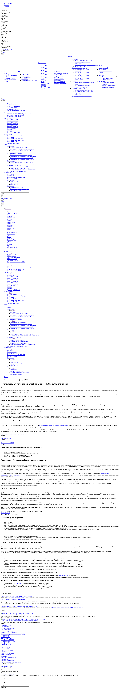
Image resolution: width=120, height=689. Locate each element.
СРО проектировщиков (10, 75)
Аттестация (75, 59)
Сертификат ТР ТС (6, 643)
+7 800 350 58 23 (5, 513)
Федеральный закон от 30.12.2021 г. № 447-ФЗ (13, 434)
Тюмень (9, 244)
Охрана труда (75, 81)
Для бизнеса (98, 65)
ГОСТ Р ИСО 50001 (12, 127)
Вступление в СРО (6, 625)
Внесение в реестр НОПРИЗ (29, 80)
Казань (9, 220)
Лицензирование (55, 68)
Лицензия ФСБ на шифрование (59, 79)
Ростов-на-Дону (11, 240)
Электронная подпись (108, 82)
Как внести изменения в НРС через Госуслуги (13, 614)
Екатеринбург (11, 217)
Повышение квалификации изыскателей (21, 158)
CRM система (106, 79)
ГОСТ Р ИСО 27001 (12, 124)
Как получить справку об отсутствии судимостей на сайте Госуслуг (19, 620)
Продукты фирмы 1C (108, 78)
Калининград (11, 222)
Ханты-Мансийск (12, 247)
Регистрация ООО (104, 69)
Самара (9, 241)
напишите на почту (18, 583)
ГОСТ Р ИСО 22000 (12, 122)
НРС (19, 71)
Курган (9, 229)
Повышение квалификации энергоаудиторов (82, 79)
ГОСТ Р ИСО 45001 (12, 125)
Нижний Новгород (12, 232)
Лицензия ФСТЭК (59, 82)
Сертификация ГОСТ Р (7, 640)
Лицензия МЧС (58, 74)
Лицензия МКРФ (5, 647)
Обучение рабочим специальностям (82, 96)
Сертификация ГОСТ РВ (8, 641)
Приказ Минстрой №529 (7, 443)
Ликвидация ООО (104, 74)
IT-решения (102, 75)
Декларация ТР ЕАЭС (13, 133)
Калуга (9, 223)
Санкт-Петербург (12, 213)
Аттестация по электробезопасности (85, 65)
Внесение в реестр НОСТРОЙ (27, 78)
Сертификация (42, 63)
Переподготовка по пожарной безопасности (22, 169)
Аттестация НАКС (80, 66)
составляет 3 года (63, 575)
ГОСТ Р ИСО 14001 (12, 121)
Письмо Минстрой (6, 438)
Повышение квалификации (79, 68)
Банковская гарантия (108, 87)
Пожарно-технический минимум (84, 91)
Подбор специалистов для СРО (16, 110)
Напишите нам (5, 590)
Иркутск (9, 219)
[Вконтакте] (5, 678)
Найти (2, 687)
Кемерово (10, 225)
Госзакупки (102, 81)
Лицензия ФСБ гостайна (7, 650)
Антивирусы (105, 76)
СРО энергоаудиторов (10, 78)
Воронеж (9, 216)
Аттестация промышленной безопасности (22, 149)
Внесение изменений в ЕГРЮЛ (16, 177)
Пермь (9, 237)
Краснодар (10, 226)
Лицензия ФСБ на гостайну (15, 138)
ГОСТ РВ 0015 (45, 83)
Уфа (8, 245)
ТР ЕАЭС (44, 86)
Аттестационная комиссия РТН (83, 60)
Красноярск (10, 228)
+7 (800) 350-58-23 (7, 49)
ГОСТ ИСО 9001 (5, 637)
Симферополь (11, 243)
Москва (9, 231)
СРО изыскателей (9, 76)
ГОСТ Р (43, 85)
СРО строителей (8, 74)
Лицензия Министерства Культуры (61, 72)
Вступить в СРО (5, 71)
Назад (10, 210)
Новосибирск (11, 234)
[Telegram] (5, 680)
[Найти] (2, 195)
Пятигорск (10, 238)
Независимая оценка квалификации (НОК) (28, 75)
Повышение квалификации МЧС (84, 90)
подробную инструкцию (17, 597)
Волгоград (10, 214)
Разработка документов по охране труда (21, 162)
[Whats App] (5, 682)
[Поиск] (2, 54)
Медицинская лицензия (61, 83)
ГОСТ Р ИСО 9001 (12, 119)
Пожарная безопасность (78, 88)
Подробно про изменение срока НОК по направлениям (67, 607)
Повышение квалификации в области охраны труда (83, 86)
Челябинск (10, 248)
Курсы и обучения (6, 654)
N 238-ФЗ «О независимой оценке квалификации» (53, 425)
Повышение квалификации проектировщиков (82, 73)
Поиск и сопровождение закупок (108, 84)
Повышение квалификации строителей (21, 155)
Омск (8, 235)
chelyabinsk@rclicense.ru (7, 674)
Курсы (70, 56)
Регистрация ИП (103, 68)
